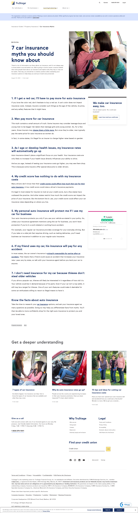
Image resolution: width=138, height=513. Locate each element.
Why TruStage (79, 418)
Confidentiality (47, 475)
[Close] (135, 510)
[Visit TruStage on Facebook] (70, 460)
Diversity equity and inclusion (78, 432)
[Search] (108, 449)
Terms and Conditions (105, 422)
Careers (106, 2)
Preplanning (37, 495)
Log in (124, 2)
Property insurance (17, 325)
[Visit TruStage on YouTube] (83, 460)
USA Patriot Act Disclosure (106, 432)
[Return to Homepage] (19, 3)
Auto (25, 325)
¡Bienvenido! (95, 460)
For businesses (32, 8)
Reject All (107, 510)
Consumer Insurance (18, 495)
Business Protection (65, 495)
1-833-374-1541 (115, 2)
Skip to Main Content (5, 0)
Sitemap (103, 460)
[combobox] (87, 449)
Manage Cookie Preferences (94, 510)
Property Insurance (31, 26)
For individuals (17, 8)
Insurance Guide (17, 26)
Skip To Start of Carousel (100, 244)
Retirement (53, 495)
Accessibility (102, 427)
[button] (126, 505)
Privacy (29, 475)
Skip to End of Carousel (99, 216)
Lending (45, 495)
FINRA (14, 481)
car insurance (42, 304)
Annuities (29, 495)
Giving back (73, 424)
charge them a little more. (43, 130)
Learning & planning (49, 8)
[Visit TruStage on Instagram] (75, 460)
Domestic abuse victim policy (107, 430)
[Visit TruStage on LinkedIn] (79, 460)
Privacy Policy (103, 424)
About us (65, 8)
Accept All (119, 510)
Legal (103, 418)
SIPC (17, 481)
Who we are (73, 422)
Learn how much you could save (108, 117)
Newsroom (72, 430)
